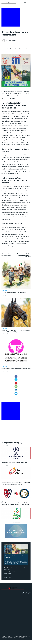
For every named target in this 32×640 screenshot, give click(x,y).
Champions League (5, 440)
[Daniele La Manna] (4, 40)
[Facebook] (16, 376)
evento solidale (8, 48)
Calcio (2, 480)
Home (2, 29)
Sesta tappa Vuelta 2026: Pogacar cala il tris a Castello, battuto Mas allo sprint (14, 463)
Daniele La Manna (9, 559)
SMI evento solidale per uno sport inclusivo (14, 556)
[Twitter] (16, 379)
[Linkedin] (16, 390)
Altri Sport (7, 29)
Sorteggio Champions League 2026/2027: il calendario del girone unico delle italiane (13, 443)
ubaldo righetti (23, 48)
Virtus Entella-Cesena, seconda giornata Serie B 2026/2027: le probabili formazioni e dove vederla (15, 503)
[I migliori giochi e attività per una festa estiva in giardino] (16, 274)
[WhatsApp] (16, 386)
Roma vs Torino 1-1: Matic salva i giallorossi (13, 571)
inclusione (15, 48)
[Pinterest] (16, 383)
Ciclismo (3, 460)
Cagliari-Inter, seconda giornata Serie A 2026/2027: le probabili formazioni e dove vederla (15, 483)
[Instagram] (26, 593)
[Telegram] (16, 393)
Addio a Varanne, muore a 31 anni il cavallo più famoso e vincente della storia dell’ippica (15, 330)
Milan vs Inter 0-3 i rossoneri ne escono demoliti (14, 567)
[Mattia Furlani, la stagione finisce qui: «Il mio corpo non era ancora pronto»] (16, 350)
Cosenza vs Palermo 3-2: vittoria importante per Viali (16, 575)
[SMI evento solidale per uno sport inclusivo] (16, 549)
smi (19, 48)
